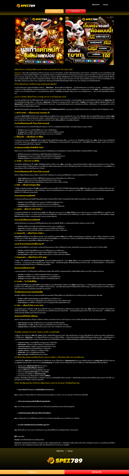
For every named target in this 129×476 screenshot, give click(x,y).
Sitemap (105, 4)
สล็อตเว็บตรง (96, 4)
